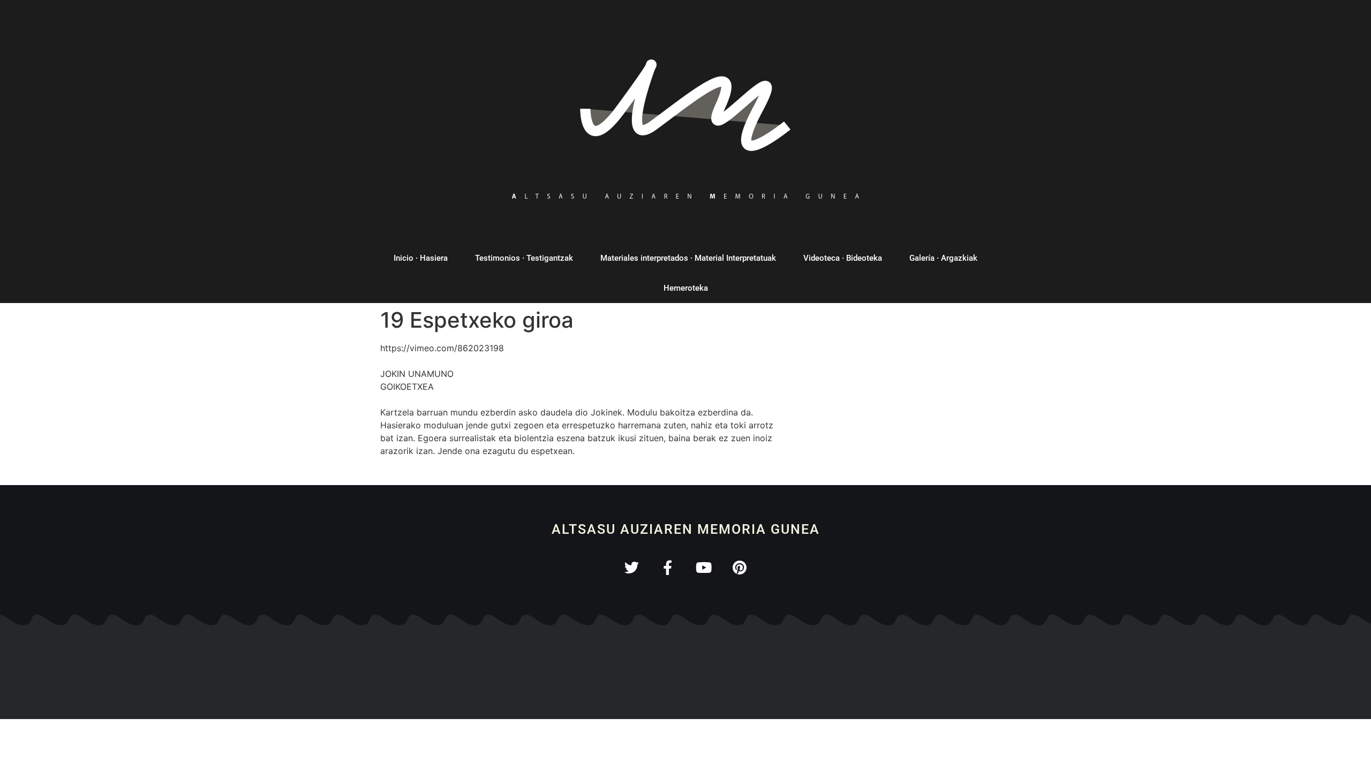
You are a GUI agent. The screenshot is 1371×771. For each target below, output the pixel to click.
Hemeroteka (686, 288)
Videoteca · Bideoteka (842, 258)
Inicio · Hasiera (421, 258)
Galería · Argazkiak (943, 258)
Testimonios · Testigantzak (524, 258)
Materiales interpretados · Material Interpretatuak (688, 258)
